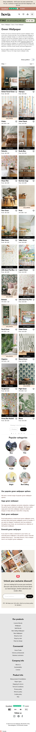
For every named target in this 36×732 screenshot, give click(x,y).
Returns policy (18, 692)
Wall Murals (18, 628)
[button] (23, 14)
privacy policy (29, 603)
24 (21, 433)
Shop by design (18, 641)
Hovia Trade (18, 650)
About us (18, 664)
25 (24, 433)
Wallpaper (7, 24)
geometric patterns (26, 41)
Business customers (18, 655)
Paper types (18, 681)
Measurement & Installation (18, 679)
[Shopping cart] (28, 14)
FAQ (18, 697)
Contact (18, 669)
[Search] (19, 14)
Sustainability (18, 667)
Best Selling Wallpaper (18, 631)
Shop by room (18, 636)
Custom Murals (18, 623)
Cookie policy (18, 694)
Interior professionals (18, 653)
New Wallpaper (18, 633)
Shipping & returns (18, 684)
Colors (12, 24)
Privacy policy (18, 689)
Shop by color (18, 638)
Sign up (30, 596)
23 (18, 433)
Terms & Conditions (18, 686)
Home (2, 24)
